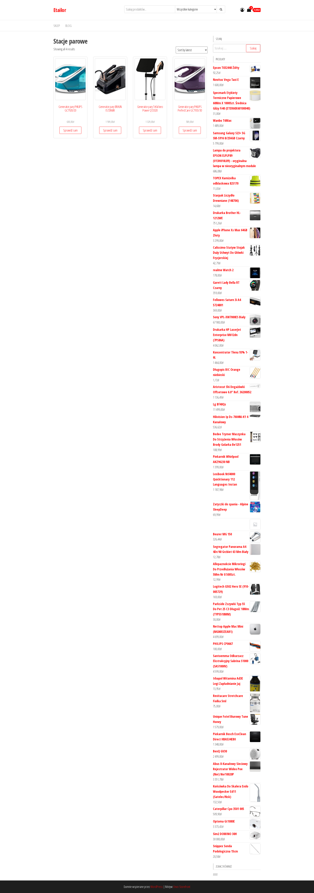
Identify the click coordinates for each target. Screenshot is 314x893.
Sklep (56, 25)
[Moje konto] (242, 9)
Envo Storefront (182, 886)
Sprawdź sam (70, 130)
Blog (68, 25)
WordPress (156, 886)
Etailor (59, 10)
